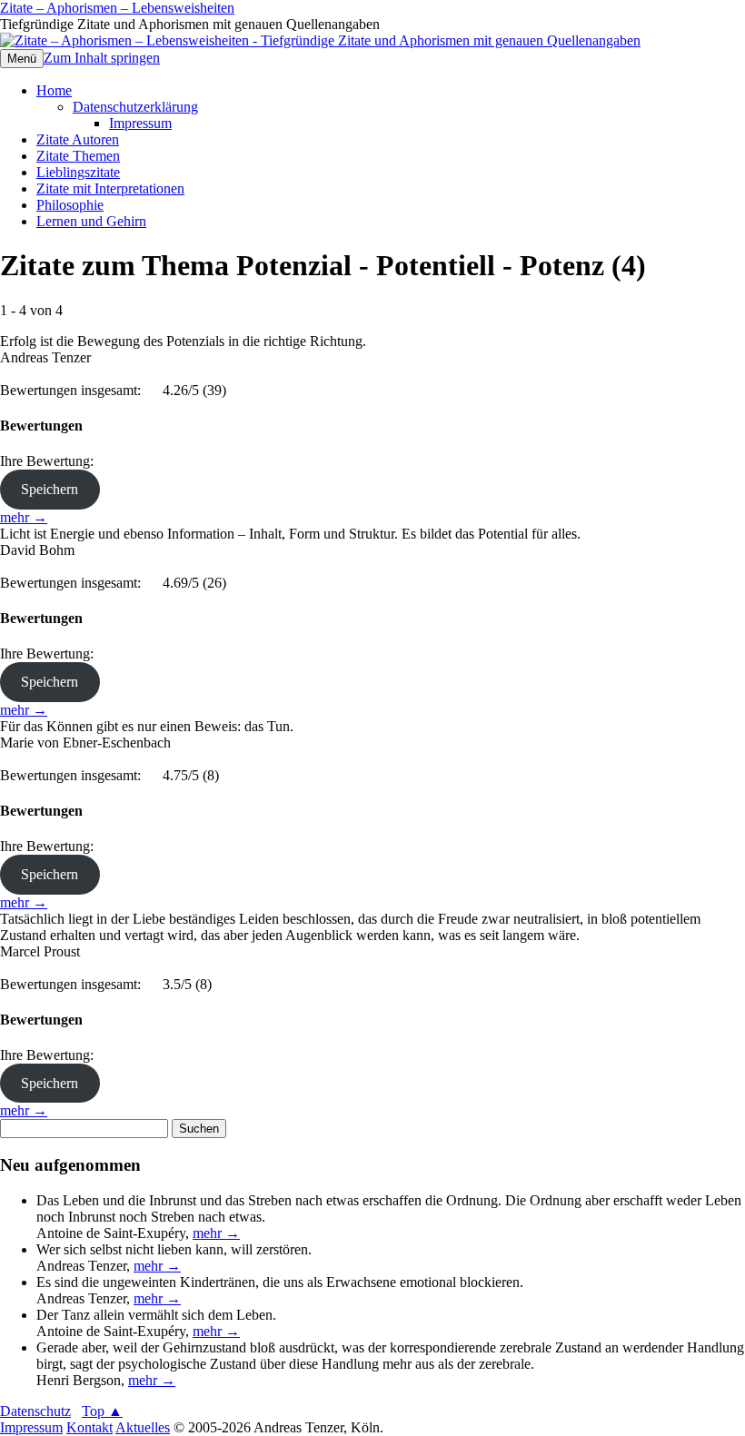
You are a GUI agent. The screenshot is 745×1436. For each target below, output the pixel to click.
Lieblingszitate (78, 172)
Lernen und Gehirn (91, 221)
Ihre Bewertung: (50, 461)
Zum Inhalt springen (102, 57)
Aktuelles (142, 1427)
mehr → (23, 517)
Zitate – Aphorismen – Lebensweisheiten (117, 7)
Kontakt (89, 1427)
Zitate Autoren (77, 139)
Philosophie (70, 205)
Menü (21, 58)
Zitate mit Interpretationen (110, 188)
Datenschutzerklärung (135, 106)
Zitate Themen (78, 155)
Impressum (140, 123)
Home (54, 90)
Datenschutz (35, 1411)
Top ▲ (102, 1411)
